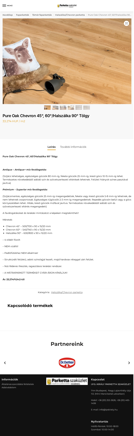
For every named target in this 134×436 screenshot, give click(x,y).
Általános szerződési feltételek (18, 384)
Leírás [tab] (52, 146)
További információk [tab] (73, 146)
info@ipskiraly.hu (108, 409)
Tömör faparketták (42, 15)
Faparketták (22, 15)
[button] (126, 23)
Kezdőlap (8, 15)
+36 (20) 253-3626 (107, 400)
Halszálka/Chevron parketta (70, 15)
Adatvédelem (9, 387)
